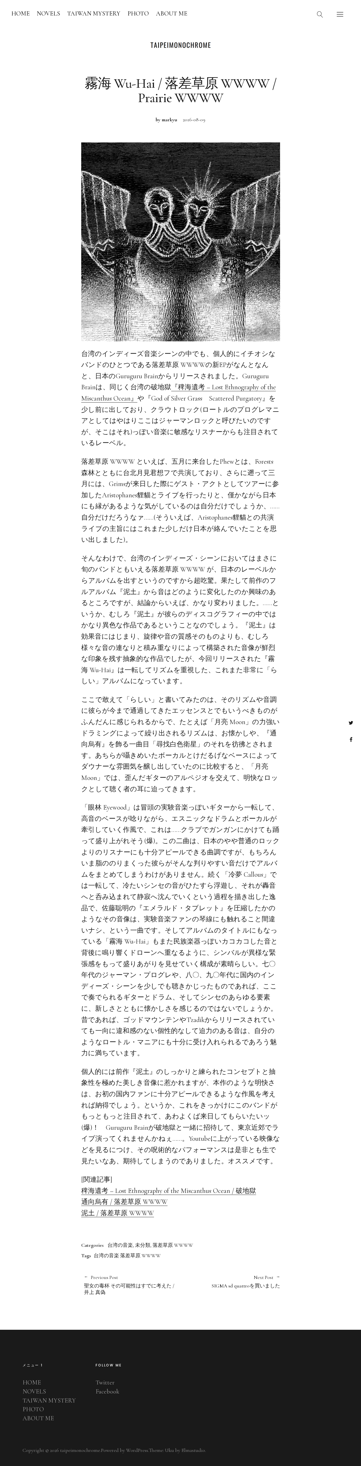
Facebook (351, 739)
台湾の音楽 (120, 1245)
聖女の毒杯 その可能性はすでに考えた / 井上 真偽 (129, 1285)
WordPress (137, 1450)
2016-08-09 (194, 120)
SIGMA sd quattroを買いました (230, 1281)
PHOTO (138, 13)
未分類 (142, 1245)
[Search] (320, 14)
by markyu (166, 120)
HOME (20, 13)
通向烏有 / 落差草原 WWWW (124, 1202)
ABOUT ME (171, 13)
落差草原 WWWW (173, 1245)
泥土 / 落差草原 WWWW (117, 1213)
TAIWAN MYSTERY (93, 13)
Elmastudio (193, 1450)
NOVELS (48, 13)
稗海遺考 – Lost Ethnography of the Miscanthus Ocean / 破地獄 (168, 1191)
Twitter (351, 722)
